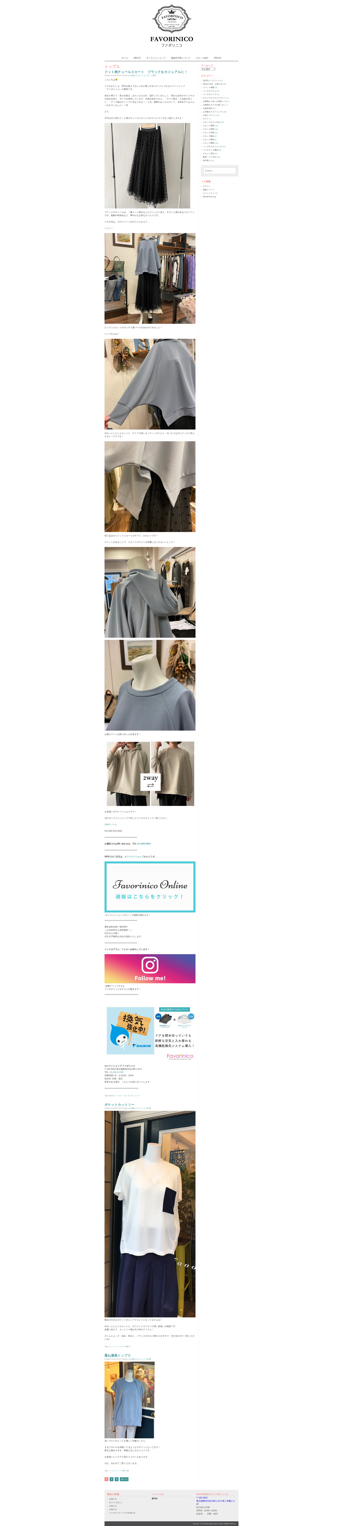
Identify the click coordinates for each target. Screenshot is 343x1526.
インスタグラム (209, 91)
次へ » (124, 1479)
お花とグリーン (209, 115)
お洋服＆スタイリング (137, 75)
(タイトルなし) (115, 1502)
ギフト (206, 119)
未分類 (148, 1108)
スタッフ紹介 (202, 58)
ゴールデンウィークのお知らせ (122, 1513)
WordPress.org (209, 197)
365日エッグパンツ (211, 80)
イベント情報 (208, 87)
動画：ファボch (209, 157)
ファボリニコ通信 (210, 150)
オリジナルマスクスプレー (214, 98)
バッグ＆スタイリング (212, 146)
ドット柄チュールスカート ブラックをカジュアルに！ (146, 72)
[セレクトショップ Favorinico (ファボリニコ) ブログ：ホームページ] (171, 49)
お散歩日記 (207, 108)
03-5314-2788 (116, 1072)
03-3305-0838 (143, 844)
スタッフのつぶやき (211, 122)
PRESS (217, 58)
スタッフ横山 (208, 136)
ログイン (206, 186)
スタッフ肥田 (151, 75)
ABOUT (137, 58)
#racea (111, 1096)
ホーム (125, 58)
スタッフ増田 (208, 126)
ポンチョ (131, 1096)
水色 (127, 1471)
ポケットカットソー (120, 1104)
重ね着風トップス (118, 1355)
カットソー (113, 1346)
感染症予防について (180, 58)
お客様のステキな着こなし (214, 105)
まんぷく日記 (208, 153)
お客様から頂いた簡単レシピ (215, 101)
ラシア (137, 1096)
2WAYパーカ (111, 824)
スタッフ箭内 (208, 139)
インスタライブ (209, 94)
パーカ (124, 1096)
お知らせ (113, 1499)
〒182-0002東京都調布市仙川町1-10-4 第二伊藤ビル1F (215, 1501)
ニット (118, 1471)
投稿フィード (208, 190)
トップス (118, 1096)
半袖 (126, 1346)
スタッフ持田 (208, 129)
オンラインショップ (156, 58)
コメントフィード (210, 193)
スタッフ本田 (208, 132)
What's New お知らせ (212, 84)
